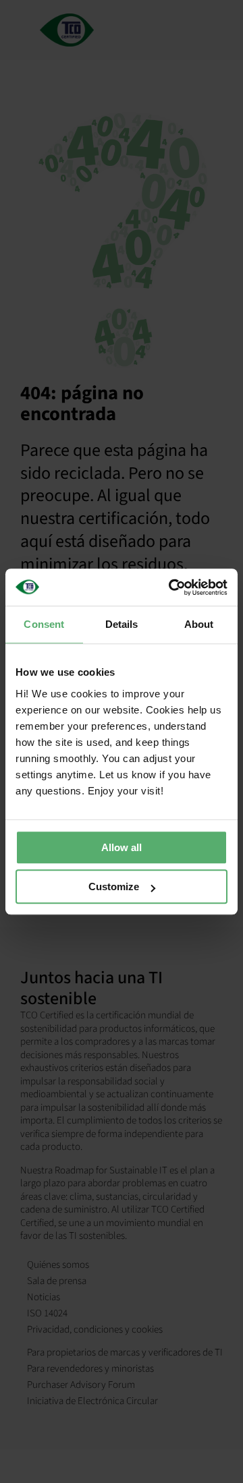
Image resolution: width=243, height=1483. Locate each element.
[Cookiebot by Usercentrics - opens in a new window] (171, 587)
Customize (113, 886)
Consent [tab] (44, 624)
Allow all (121, 847)
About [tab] (199, 624)
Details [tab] (121, 624)
